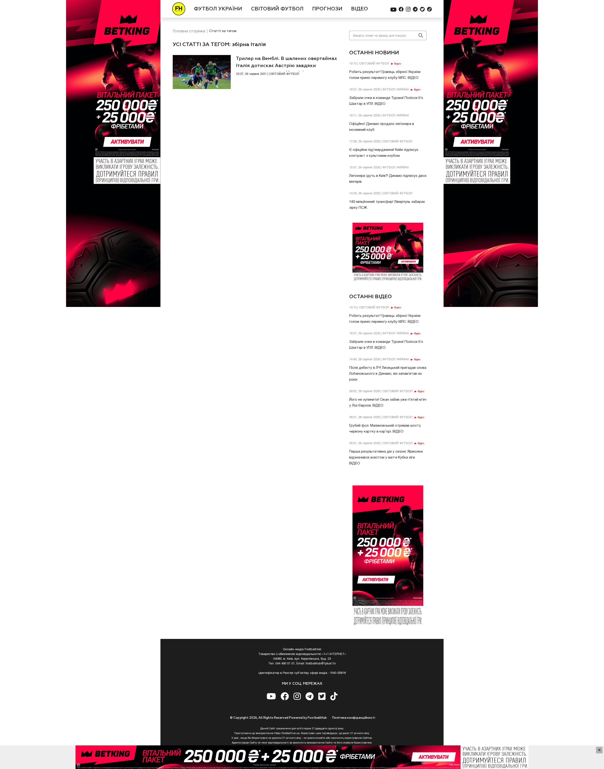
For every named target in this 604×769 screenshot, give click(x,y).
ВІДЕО (359, 9)
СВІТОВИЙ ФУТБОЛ (277, 9)
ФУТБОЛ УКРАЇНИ (218, 9)
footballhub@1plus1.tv (321, 663)
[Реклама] (302, 757)
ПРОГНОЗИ (327, 9)
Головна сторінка (189, 31)
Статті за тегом (222, 31)
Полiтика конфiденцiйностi (353, 717)
